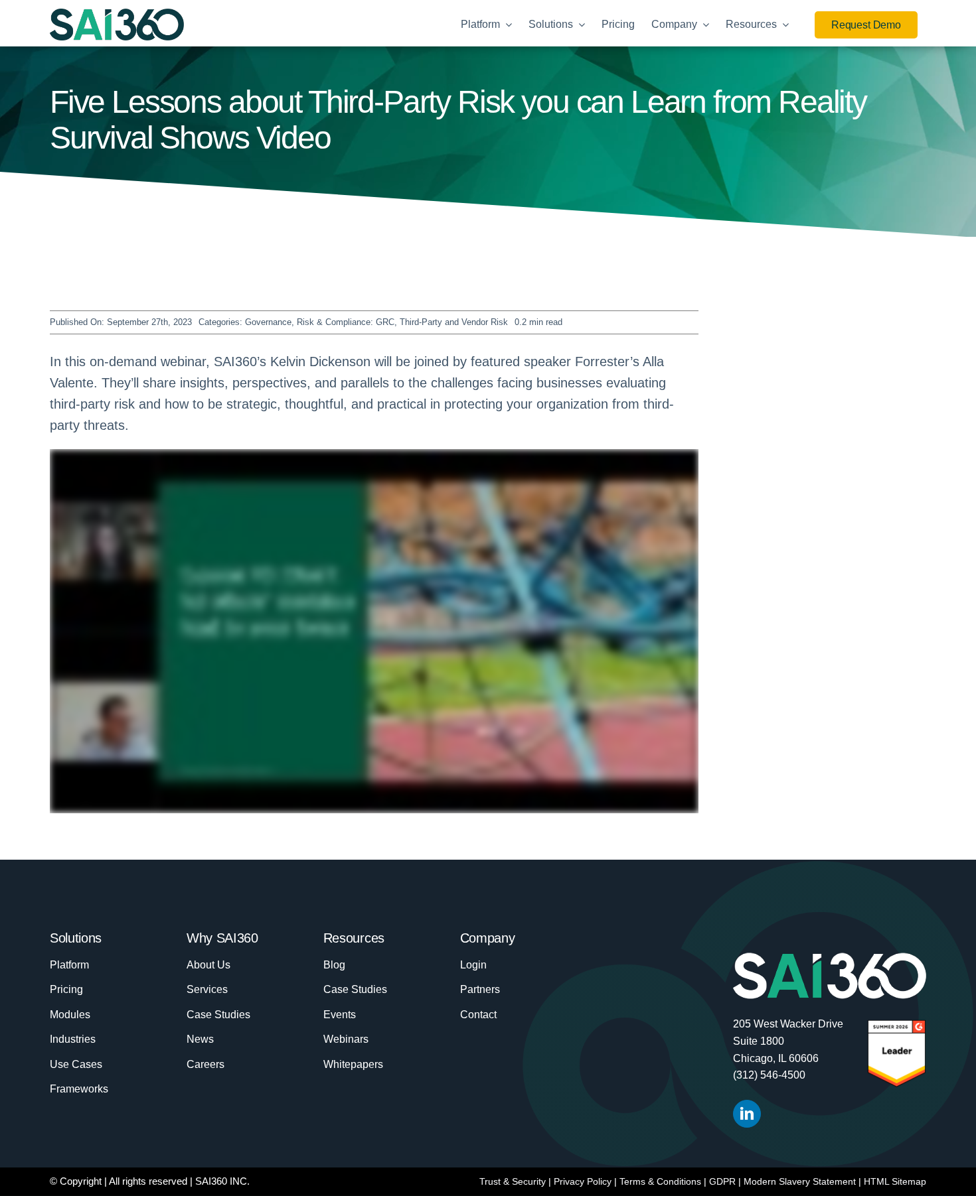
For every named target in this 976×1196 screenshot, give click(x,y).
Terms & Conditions (660, 1181)
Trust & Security (512, 1181)
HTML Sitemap (895, 1181)
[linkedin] (747, 1114)
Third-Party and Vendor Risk (454, 322)
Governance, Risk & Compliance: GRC (319, 322)
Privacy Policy (582, 1181)
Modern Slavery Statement (800, 1181)
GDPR (722, 1181)
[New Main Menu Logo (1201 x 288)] (117, 15)
